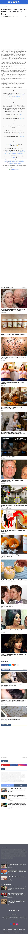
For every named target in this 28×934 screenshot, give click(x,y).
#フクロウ (20, 114)
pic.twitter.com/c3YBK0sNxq (15, 96)
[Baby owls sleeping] (9, 160)
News (18, 776)
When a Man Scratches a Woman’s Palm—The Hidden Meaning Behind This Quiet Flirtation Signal (16, 871)
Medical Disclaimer (6, 932)
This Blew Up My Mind (20, 780)
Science (9, 780)
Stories (13, 780)
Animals (5, 6)
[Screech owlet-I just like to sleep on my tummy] (14, 161)
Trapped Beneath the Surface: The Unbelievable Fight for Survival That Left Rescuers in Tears (12, 684)
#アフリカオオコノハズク (12, 144)
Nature (14, 776)
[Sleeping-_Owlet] (19, 160)
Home (2, 6)
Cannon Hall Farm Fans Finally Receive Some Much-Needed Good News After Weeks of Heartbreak (17, 790)
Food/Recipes (22, 774)
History (7, 776)
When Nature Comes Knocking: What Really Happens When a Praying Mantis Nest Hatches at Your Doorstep (13, 718)
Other (3, 778)
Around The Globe (11, 774)
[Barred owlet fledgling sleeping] (14, 163)
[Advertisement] (14, 33)
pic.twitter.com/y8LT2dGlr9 (17, 153)
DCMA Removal (22, 932)
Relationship (4, 780)
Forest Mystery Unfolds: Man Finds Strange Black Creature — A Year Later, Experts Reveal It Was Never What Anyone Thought (13, 701)
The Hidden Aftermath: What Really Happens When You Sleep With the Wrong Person (16, 865)
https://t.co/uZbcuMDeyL (17, 133)
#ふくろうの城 (15, 94)
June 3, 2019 (21, 136)
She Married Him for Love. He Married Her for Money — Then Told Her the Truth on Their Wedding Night (16, 901)
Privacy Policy (14, 932)
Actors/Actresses (5, 772)
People (7, 778)
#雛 (6, 151)
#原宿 (10, 94)
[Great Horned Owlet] (14, 169)
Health (3, 776)
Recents (20, 785)
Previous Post (4, 757)
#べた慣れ (9, 151)
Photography (18, 778)
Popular (8, 785)
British (17, 774)
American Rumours (12, 772)
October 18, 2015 (19, 99)
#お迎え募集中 (19, 151)
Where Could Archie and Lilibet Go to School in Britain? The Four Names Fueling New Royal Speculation (17, 888)
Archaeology (4, 774)
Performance (12, 778)
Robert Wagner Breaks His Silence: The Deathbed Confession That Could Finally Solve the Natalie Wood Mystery (16, 895)
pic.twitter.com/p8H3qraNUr (14, 115)
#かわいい (14, 151)
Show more (25, 669)
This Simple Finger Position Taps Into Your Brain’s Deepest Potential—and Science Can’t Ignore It (16, 878)
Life (10, 776)
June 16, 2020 (22, 118)
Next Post (24, 757)
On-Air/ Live (22, 776)
